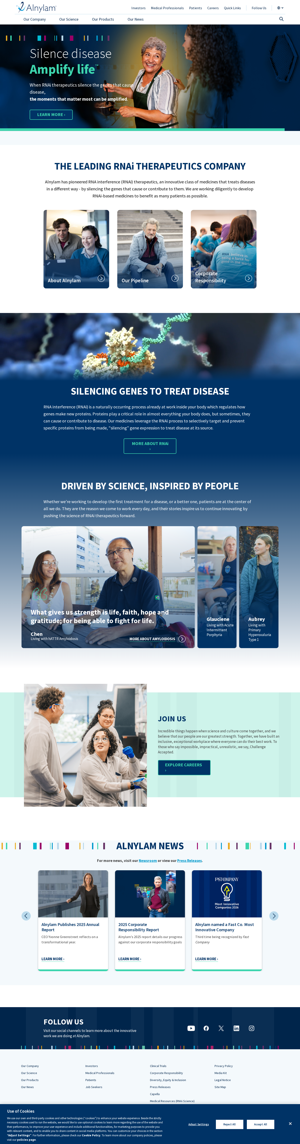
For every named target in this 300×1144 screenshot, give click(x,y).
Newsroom (148, 860)
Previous (26, 916)
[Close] (290, 1123)
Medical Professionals (99, 1073)
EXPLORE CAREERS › (183, 767)
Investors (91, 1066)
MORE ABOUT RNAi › (150, 446)
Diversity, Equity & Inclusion (168, 1080)
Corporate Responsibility (166, 1073)
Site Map (220, 1087)
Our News (27, 1087)
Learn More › (53, 958)
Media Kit (221, 1073)
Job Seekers (93, 1087)
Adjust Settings (198, 1124)
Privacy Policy (224, 1066)
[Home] (36, 7)
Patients (90, 1080)
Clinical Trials (158, 1066)
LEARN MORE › (51, 114)
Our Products (30, 1080)
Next (273, 916)
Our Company (30, 1066)
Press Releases (189, 860)
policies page (26, 1139)
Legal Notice (223, 1080)
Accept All (260, 1124)
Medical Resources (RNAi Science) (172, 1101)
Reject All (229, 1124)
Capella (155, 1094)
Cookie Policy (91, 1135)
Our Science (29, 1073)
